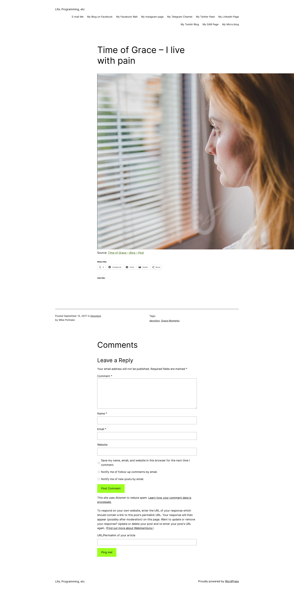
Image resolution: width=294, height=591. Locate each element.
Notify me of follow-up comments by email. (129, 471)
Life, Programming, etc (70, 9)
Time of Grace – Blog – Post (126, 252)
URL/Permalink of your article (116, 535)
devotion (154, 320)
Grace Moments (170, 320)
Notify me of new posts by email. (122, 479)
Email (101, 429)
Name (102, 413)
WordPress (232, 581)
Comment (104, 376)
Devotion (95, 315)
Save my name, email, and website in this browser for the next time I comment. (145, 462)
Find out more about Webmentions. (130, 528)
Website (102, 444)
